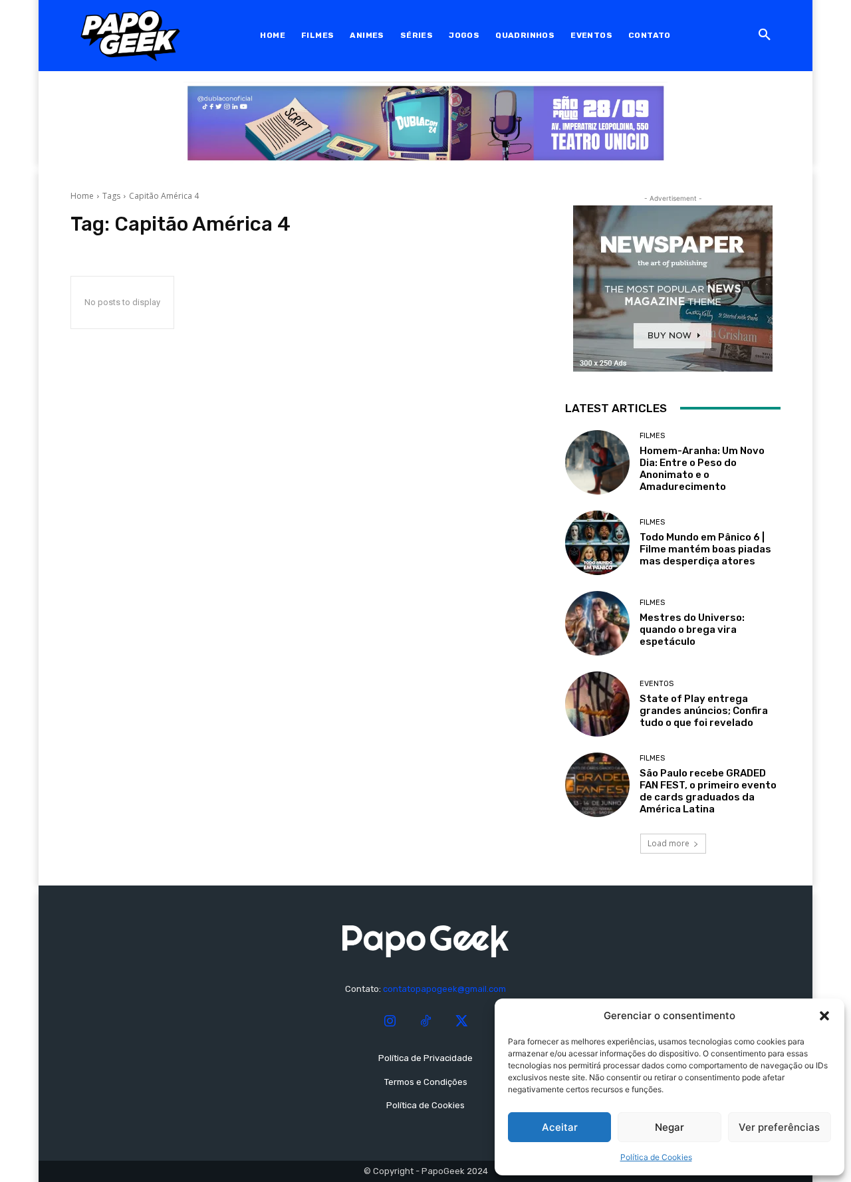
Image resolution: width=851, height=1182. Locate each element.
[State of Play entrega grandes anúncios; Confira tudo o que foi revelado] (597, 703)
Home (82, 195)
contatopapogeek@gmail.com (444, 989)
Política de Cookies (656, 1157)
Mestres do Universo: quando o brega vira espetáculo (692, 630)
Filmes (652, 435)
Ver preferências (779, 1127)
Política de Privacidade (425, 1058)
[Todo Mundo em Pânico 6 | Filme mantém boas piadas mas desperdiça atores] (597, 543)
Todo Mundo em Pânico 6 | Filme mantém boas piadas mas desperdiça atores (705, 549)
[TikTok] (425, 1021)
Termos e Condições (425, 1082)
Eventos (656, 683)
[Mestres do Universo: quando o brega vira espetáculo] (597, 623)
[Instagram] (389, 1021)
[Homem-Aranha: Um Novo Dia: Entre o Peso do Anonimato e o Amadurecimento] (597, 462)
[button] (824, 1015)
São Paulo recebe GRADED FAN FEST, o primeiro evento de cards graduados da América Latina (708, 791)
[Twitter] (461, 1021)
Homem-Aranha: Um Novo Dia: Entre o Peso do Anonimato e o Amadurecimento (702, 469)
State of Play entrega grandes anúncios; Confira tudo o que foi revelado (704, 711)
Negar (669, 1127)
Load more (668, 843)
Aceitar (560, 1127)
